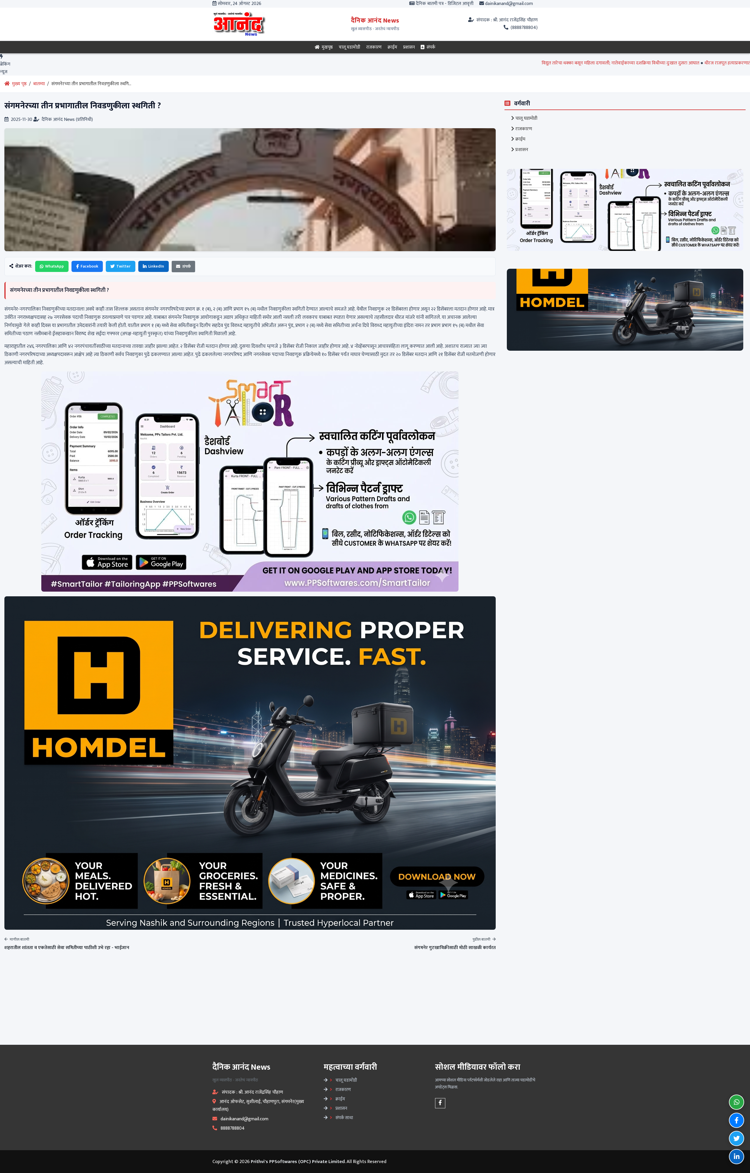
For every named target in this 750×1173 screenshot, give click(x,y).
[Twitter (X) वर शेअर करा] (736, 1138)
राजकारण (374, 47)
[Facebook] (440, 1103)
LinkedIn (156, 266)
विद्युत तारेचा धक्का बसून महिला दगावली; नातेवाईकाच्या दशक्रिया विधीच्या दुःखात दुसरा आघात (541, 63)
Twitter (123, 266)
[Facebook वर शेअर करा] (736, 1120)
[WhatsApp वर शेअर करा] (736, 1102)
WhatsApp (54, 266)
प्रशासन (409, 47)
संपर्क (430, 47)
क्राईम (392, 47)
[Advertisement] (176, 999)
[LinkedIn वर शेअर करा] (736, 1157)
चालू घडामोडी (349, 47)
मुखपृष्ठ (327, 47)
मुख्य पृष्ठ (19, 84)
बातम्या (39, 84)
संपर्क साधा (344, 1117)
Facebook (89, 266)
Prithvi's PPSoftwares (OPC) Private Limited (298, 1161)
